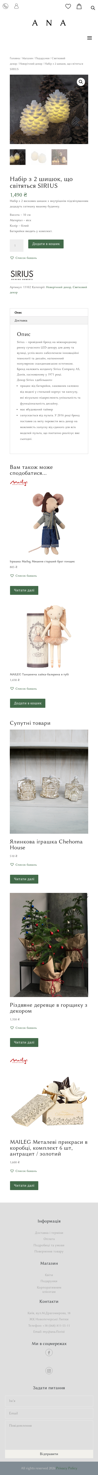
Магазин (27, 58)
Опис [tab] (18, 312)
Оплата (49, 1239)
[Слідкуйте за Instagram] (49, 1370)
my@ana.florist (54, 1332)
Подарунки (42, 58)
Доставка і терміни (49, 1233)
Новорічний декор (30, 63)
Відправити (49, 1454)
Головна (15, 58)
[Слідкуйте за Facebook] (49, 1352)
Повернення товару (49, 1251)
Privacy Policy (66, 1468)
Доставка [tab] (21, 320)
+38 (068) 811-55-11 (56, 1326)
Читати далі (24, 590)
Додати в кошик (46, 244)
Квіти (49, 1275)
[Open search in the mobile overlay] (93, 8)
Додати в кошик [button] (27, 703)
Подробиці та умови (49, 1245)
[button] (81, 82)
